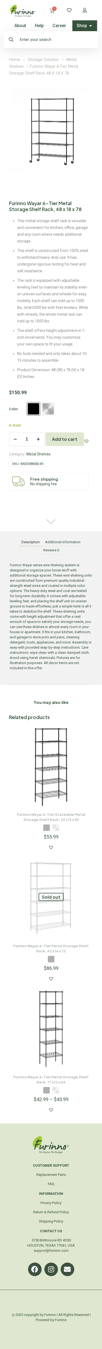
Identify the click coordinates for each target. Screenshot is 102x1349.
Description (30, 542)
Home (14, 59)
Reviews (51, 550)
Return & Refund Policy (51, 1212)
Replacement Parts (51, 1175)
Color (13, 409)
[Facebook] (35, 1269)
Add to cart (64, 439)
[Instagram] (51, 1269)
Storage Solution (43, 59)
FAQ (51, 1184)
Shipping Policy (51, 1221)
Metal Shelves (38, 454)
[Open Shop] (90, 25)
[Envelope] (67, 1269)
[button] (86, 441)
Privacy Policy (51, 1203)
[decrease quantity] (15, 439)
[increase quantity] (38, 439)
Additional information (63, 542)
